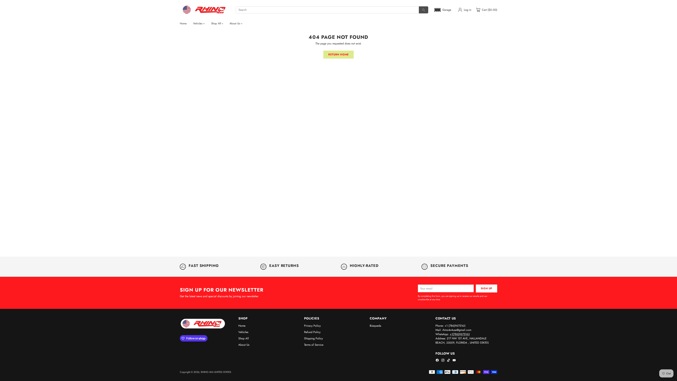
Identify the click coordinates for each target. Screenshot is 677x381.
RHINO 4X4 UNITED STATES (216, 372)
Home (241, 326)
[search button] (423, 9)
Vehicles (243, 332)
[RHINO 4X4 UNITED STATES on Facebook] (437, 361)
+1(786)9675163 (460, 334)
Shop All (243, 338)
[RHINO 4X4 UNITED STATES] (205, 10)
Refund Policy (312, 332)
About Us (243, 345)
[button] (442, 10)
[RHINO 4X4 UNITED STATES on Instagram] (443, 361)
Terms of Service (313, 345)
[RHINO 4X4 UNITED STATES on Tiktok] (448, 361)
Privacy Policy (312, 326)
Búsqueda (375, 326)
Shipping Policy (313, 338)
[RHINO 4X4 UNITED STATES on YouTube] (454, 361)
